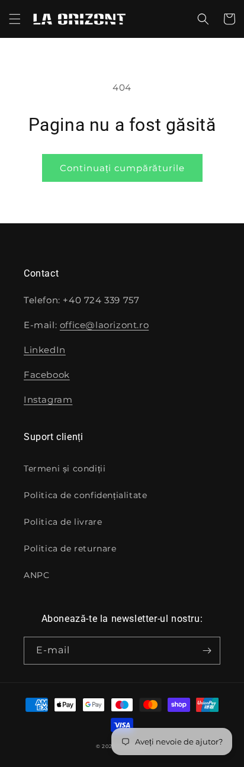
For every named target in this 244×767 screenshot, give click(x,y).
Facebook (47, 374)
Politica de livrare (63, 521)
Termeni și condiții (64, 468)
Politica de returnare (70, 548)
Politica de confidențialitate (85, 495)
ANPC (36, 575)
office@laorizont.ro (104, 324)
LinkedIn (45, 349)
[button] (15, 19)
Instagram (48, 399)
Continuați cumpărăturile (122, 168)
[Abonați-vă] (207, 651)
